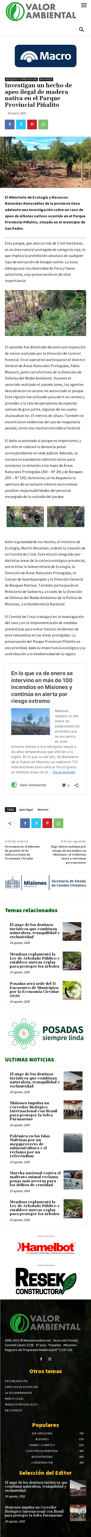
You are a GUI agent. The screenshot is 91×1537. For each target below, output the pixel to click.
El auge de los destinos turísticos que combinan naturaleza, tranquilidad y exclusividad (35, 931)
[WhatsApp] (43, 124)
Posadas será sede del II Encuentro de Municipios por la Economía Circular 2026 (34, 989)
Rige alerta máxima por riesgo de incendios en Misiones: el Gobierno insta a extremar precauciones (68, 855)
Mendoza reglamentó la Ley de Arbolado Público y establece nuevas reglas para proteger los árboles (35, 960)
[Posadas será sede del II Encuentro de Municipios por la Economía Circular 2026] (72, 990)
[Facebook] (10, 124)
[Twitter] (21, 124)
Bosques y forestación (21, 79)
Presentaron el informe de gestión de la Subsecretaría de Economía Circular (22, 852)
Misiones (46, 79)
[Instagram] (50, 1359)
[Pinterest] (32, 124)
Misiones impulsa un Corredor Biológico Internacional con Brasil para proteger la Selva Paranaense (33, 1111)
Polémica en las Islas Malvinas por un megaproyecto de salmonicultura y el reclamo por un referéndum (30, 1146)
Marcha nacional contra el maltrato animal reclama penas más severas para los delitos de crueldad (35, 1179)
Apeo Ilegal (26, 809)
